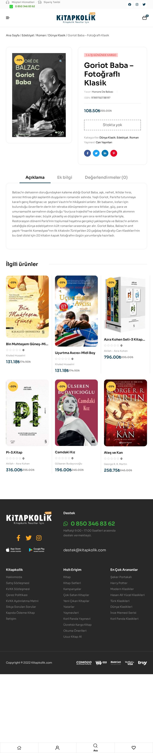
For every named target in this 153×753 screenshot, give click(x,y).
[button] (61, 59)
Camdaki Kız (65, 452)
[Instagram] (137, 4)
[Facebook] (130, 4)
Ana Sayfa (13, 35)
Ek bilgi (64, 177)
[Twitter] (144, 4)
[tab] (35, 179)
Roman (41, 35)
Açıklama (35, 177)
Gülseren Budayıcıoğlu (68, 463)
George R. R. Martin (115, 463)
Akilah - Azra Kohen (116, 350)
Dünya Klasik (57, 35)
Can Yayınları (104, 142)
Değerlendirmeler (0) (106, 177)
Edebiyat (28, 35)
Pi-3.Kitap (14, 452)
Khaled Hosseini (15, 355)
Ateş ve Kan (113, 453)
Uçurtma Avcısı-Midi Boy (75, 353)
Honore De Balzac (102, 91)
